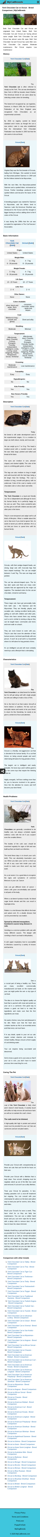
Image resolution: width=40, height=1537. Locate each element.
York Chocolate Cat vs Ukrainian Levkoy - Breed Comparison (19, 1317)
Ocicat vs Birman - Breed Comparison (21, 1468)
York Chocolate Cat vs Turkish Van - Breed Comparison (21, 1307)
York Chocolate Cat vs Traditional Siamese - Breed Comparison (20, 1297)
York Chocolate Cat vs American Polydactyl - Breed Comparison (19, 1375)
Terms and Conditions (20, 1517)
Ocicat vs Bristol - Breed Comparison (21, 1484)
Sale (27, 59)
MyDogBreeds (20, 1529)
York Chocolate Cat (17, 59)
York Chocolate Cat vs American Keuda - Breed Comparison (19, 1366)
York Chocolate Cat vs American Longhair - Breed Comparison (19, 1371)
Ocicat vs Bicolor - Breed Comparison (21, 1465)
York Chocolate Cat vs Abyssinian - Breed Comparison (20, 1336)
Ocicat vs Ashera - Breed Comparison (21, 1441)
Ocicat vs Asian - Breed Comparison (21, 1444)
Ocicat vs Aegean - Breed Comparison (21, 1389)
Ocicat (17, 142)
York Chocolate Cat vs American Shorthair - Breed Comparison (19, 1380)
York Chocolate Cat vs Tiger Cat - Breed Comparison (20, 1273)
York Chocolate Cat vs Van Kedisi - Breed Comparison (20, 1331)
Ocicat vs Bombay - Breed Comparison (22, 1476)
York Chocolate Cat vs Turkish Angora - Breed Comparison (21, 1302)
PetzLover (20, 1521)
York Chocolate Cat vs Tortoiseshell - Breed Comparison (21, 1287)
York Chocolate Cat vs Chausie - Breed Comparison (19, 1351)
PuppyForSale (20, 1525)
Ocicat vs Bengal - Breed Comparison (21, 1462)
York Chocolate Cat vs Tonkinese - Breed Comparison (20, 1277)
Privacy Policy (20, 1513)
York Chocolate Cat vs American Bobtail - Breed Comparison (19, 1356)
